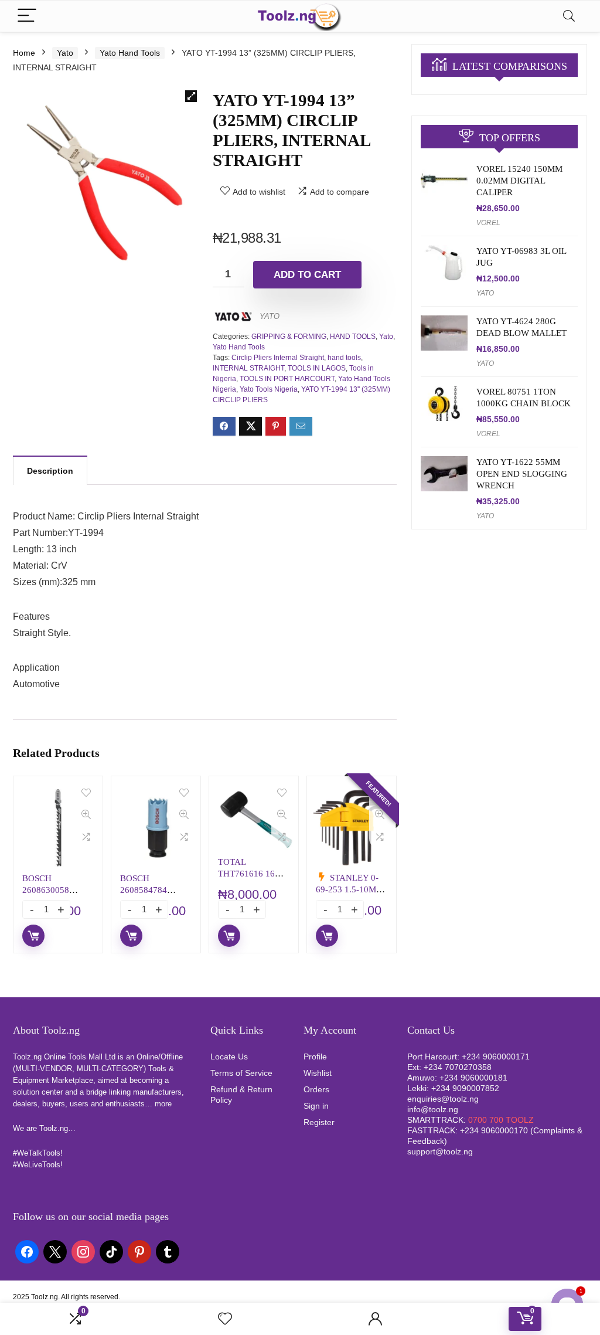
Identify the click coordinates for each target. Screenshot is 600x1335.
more (163, 1103)
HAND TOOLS (353, 336)
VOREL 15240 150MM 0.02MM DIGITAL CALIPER (519, 180)
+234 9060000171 (496, 1056)
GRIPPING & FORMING (288, 336)
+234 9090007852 (465, 1088)
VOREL (488, 223)
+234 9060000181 (473, 1077)
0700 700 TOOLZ (501, 1120)
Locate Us (229, 1056)
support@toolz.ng (440, 1151)
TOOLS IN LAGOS (317, 368)
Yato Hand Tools (130, 52)
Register (319, 1122)
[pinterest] (139, 1251)
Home (24, 52)
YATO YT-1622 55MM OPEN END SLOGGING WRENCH (521, 473)
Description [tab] (50, 470)
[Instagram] (83, 1251)
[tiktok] (111, 1251)
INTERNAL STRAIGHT (248, 368)
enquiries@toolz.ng (443, 1098)
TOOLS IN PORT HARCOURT (287, 379)
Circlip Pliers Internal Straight (277, 358)
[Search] (569, 16)
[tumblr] (167, 1251)
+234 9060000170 (494, 1130)
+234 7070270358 (458, 1067)
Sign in (316, 1105)
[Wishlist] (225, 1319)
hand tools (344, 358)
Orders (316, 1089)
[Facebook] (27, 1251)
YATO (269, 316)
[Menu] (27, 16)
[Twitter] (55, 1251)
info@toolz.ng (432, 1109)
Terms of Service (241, 1073)
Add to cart (307, 274)
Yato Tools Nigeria (269, 389)
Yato (65, 52)
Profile (315, 1056)
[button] (191, 96)
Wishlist (318, 1073)
